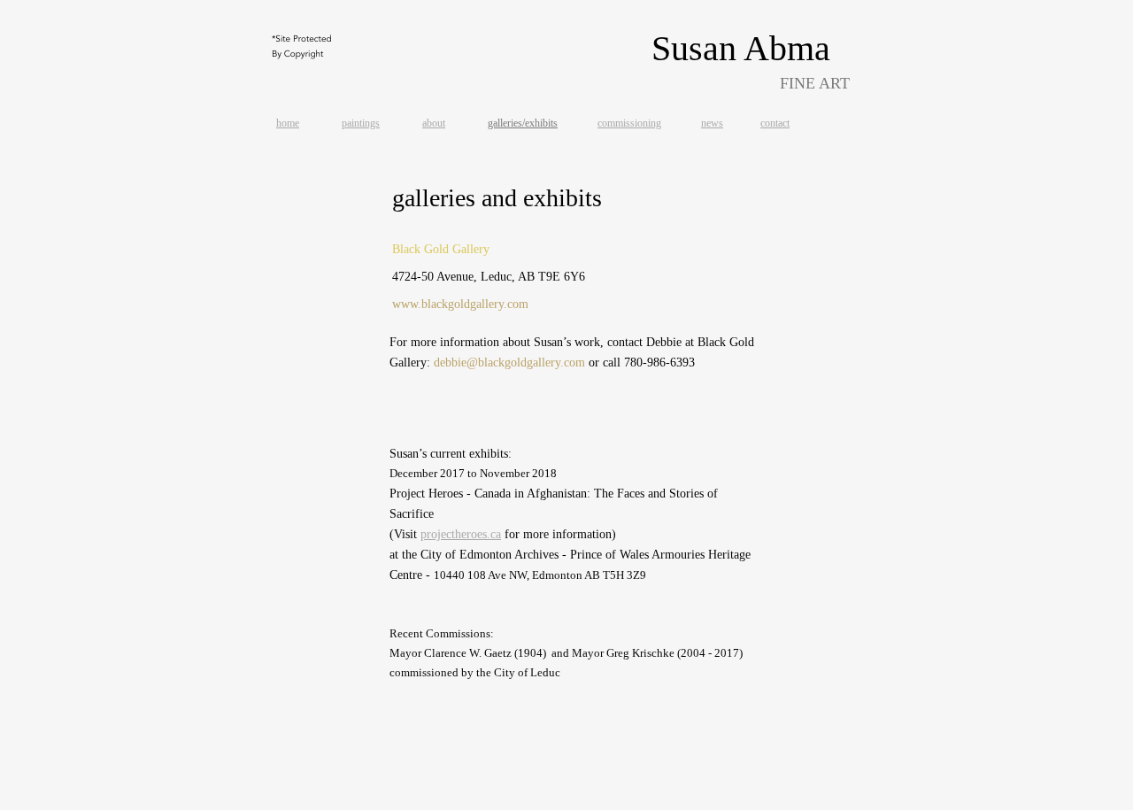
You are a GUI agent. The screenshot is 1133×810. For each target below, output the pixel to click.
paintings (361, 123)
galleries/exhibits (523, 123)
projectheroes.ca (460, 534)
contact (775, 123)
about (433, 123)
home (287, 123)
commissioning (629, 123)
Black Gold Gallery (440, 249)
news (712, 123)
